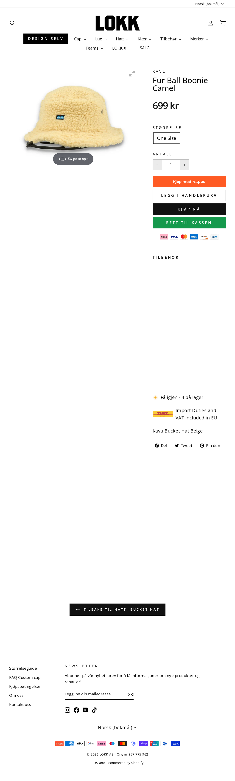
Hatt (120, 39)
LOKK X (119, 48)
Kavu (160, 71)
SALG (145, 48)
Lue (99, 39)
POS (95, 763)
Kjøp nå (189, 209)
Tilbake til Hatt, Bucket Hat (120, 609)
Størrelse (167, 127)
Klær (143, 39)
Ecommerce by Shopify (125, 763)
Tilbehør (169, 39)
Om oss (16, 695)
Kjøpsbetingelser (25, 686)
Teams (93, 48)
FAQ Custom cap (24, 677)
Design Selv (46, 38)
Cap (78, 39)
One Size (166, 138)
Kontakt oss (20, 704)
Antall (162, 154)
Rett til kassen (189, 222)
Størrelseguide (23, 668)
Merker (197, 39)
